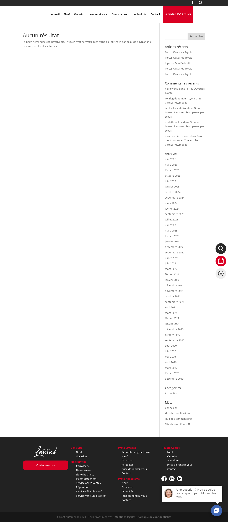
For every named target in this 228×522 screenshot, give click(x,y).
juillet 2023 (171, 219)
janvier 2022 (172, 280)
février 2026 (172, 170)
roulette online (174, 122)
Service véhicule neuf (89, 491)
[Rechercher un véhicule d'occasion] (221, 248)
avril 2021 (171, 307)
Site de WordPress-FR (177, 424)
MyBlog (169, 98)
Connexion (171, 408)
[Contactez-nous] (221, 273)
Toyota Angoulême (128, 478)
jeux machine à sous (177, 136)
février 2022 (172, 274)
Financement (84, 470)
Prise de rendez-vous (134, 469)
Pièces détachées (86, 478)
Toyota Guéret (171, 447)
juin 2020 (170, 351)
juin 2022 (170, 263)
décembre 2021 (174, 285)
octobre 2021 (172, 296)
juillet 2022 (171, 258)
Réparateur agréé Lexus (136, 452)
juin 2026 (170, 159)
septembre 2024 (174, 197)
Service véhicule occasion (91, 495)
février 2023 (172, 236)
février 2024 (172, 208)
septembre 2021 (174, 302)
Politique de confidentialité (154, 517)
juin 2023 (170, 225)
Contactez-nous (45, 465)
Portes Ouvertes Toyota (178, 52)
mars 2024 (171, 203)
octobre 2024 (172, 192)
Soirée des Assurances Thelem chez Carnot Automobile (184, 140)
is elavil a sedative (176, 108)
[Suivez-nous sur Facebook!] (164, 478)
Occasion (79, 14)
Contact (155, 14)
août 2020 (171, 345)
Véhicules (76, 447)
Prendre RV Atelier (177, 14)
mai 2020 (170, 356)
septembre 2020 (174, 340)
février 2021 (172, 318)
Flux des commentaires (179, 418)
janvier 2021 (172, 323)
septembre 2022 (174, 252)
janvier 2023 (172, 241)
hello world (171, 88)
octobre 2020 (172, 334)
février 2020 (172, 373)
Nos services (78, 461)
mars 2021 (171, 313)
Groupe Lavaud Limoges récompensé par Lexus (184, 112)
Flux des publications (177, 413)
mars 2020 (171, 367)
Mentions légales (125, 517)
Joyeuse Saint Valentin (178, 63)
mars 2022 (171, 269)
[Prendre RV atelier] (221, 261)
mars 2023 (171, 230)
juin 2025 (170, 181)
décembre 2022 (174, 247)
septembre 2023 (174, 214)
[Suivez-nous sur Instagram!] (172, 478)
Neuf (67, 14)
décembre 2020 (174, 329)
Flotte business (85, 474)
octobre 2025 (172, 175)
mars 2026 (171, 164)
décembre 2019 (174, 378)
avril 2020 (171, 362)
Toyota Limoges (126, 447)
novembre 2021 (174, 290)
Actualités (140, 14)
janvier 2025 (172, 186)
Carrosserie (83, 466)
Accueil (55, 14)
